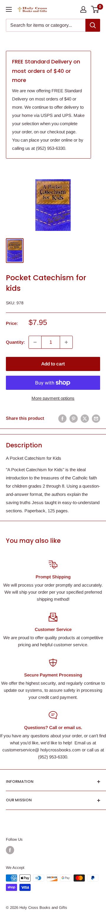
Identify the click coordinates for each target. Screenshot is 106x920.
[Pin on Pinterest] (73, 418)
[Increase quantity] (66, 342)
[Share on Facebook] (62, 418)
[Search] (92, 25)
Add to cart (53, 363)
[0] (95, 9)
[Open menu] (9, 9)
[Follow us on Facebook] (10, 850)
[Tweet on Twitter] (85, 418)
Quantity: (15, 342)
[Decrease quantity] (35, 342)
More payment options (53, 398)
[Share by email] (96, 418)
